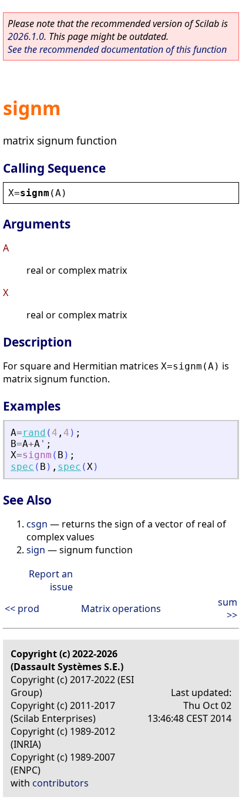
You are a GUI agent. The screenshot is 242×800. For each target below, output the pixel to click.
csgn (37, 523)
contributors (60, 783)
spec (22, 466)
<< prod (22, 608)
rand (34, 432)
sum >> (227, 608)
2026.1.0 (26, 36)
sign (35, 549)
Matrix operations (121, 608)
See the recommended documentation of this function (117, 49)
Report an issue (51, 580)
